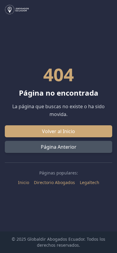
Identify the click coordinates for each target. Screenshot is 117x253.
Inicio (23, 182)
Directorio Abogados (54, 182)
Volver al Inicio (58, 131)
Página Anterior (58, 147)
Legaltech (89, 182)
